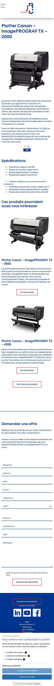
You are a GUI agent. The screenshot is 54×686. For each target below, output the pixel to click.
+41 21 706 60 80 (28, 630)
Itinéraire (28, 632)
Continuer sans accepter (10, 635)
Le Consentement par (27, 684)
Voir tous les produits (27, 384)
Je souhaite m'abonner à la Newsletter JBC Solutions (29, 573)
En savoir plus (27, 292)
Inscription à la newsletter (27, 601)
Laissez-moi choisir (27, 671)
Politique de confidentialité (11, 665)
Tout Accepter (27, 677)
